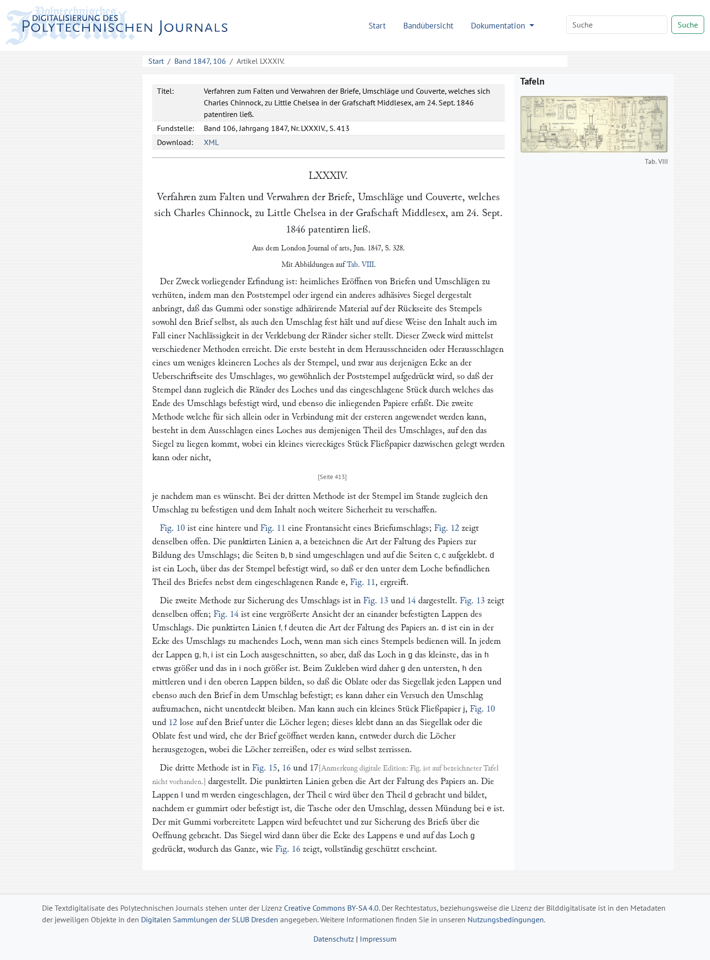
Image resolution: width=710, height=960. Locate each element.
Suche (688, 24)
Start (377, 25)
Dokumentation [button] (499, 25)
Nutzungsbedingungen (506, 919)
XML (211, 142)
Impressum (378, 939)
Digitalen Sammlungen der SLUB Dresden (209, 919)
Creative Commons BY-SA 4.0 (331, 908)
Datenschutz (333, 939)
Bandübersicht (428, 25)
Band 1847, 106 (200, 61)
